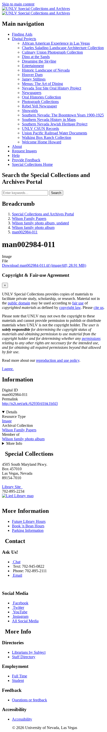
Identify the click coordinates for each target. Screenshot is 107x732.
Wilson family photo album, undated (40, 223)
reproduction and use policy (57, 360)
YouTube (20, 612)
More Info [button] (14, 443)
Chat (16, 562)
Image (7, 421)
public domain (19, 303)
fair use (78, 303)
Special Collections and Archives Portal (43, 214)
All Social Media (25, 621)
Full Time (19, 676)
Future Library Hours (29, 521)
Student (18, 680)
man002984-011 (25, 232)
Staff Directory (23, 657)
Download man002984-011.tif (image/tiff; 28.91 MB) (44, 265)
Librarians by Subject (29, 652)
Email (17, 575)
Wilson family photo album (33, 227)
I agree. (8, 369)
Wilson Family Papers (29, 218)
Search (56, 193)
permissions (91, 338)
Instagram (20, 616)
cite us (99, 307)
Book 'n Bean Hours (28, 526)
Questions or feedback (29, 700)
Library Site (12, 487)
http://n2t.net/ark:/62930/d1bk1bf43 (30, 403)
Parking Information (28, 530)
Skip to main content (18, 4)
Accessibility (22, 719)
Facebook (20, 603)
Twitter (18, 607)
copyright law (70, 307)
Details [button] (11, 412)
